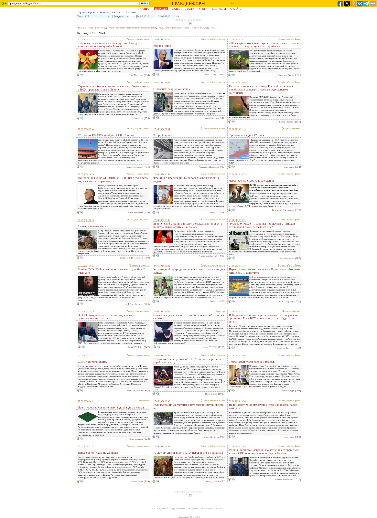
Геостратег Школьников (283, 210)
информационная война (94, 27)
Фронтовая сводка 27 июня (246, 135)
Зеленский (176, 27)
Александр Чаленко (284, 348)
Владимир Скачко (286, 75)
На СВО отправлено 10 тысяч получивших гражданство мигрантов (106, 316)
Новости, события (110, 12)
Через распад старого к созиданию (252, 180)
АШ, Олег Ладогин (134, 304)
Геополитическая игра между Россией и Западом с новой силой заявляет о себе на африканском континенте (262, 89)
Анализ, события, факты (138, 39)
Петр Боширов (136, 439)
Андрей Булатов (211, 437)
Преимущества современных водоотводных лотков (111, 407)
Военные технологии (139, 265)
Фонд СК (214, 212)
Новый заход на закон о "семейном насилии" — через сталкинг (188, 316)
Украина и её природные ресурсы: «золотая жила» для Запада (189, 271)
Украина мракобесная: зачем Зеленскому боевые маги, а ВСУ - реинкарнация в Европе (113, 88)
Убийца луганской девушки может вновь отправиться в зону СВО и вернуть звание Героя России (264, 451)
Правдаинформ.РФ (284, 479)
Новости (161, 8)
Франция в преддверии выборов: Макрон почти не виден (186, 179)
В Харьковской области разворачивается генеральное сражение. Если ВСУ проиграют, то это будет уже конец (263, 318)
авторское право (148, 27)
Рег (232, 3)
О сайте (235, 8)
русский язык (198, 27)
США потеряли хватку (92, 361)
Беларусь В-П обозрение (131, 258)
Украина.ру (137, 118)
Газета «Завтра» (211, 74)
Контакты (219, 8)
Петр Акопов (211, 394)
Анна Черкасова (135, 212)
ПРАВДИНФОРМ (188, 3)
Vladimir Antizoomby (209, 256)
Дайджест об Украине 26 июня (98, 452)
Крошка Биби (162, 45)
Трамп (160, 27)
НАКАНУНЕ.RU (135, 347)
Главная (144, 8)
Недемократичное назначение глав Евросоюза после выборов (263, 406)
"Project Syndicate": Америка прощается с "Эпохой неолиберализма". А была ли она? (262, 225)
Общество (220, 311)
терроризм (210, 27)
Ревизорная (144, 400)
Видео (176, 8)
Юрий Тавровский (134, 167)
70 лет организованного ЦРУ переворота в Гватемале (188, 452)
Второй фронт (162, 135)
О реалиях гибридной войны (171, 88)
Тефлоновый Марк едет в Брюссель (252, 361)
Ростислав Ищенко (134, 390)
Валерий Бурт (287, 390)
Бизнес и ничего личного (94, 226)
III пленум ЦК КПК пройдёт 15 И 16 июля (106, 135)
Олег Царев (289, 167)
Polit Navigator (136, 75)
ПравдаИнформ (86, 12)
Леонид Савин (212, 481)
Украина (186, 27)
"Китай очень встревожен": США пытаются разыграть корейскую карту (188, 360)
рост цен (110, 27)
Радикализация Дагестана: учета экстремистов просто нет (188, 406)
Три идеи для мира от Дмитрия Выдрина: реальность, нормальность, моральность (113, 179)
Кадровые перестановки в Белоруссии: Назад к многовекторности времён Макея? (108, 44)
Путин (168, 27)
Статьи (189, 8)
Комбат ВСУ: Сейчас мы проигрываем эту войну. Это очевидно (113, 271)
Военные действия (291, 128)
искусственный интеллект (128, 27)
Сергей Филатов (286, 258)
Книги (203, 8)
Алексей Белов (212, 118)
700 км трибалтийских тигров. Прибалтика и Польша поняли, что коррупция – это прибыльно (264, 44)
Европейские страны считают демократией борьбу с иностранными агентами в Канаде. (187, 225)
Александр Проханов (209, 167)
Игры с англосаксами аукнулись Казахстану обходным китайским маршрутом (264, 271)
